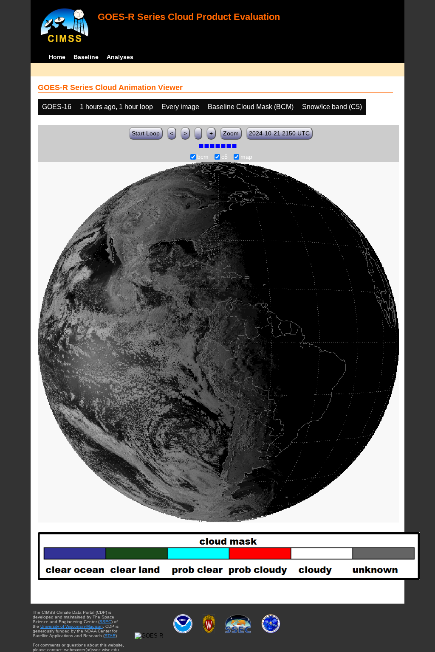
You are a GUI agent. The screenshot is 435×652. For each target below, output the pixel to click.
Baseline (86, 56)
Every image (180, 106)
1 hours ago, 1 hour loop (116, 106)
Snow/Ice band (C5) (332, 106)
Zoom (231, 133)
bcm (203, 157)
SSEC (105, 621)
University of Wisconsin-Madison (71, 626)
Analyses (120, 56)
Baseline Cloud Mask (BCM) (251, 106)
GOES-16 (56, 106)
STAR (110, 635)
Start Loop (146, 133)
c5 (224, 157)
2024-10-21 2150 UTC (279, 133)
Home (57, 56)
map (246, 157)
